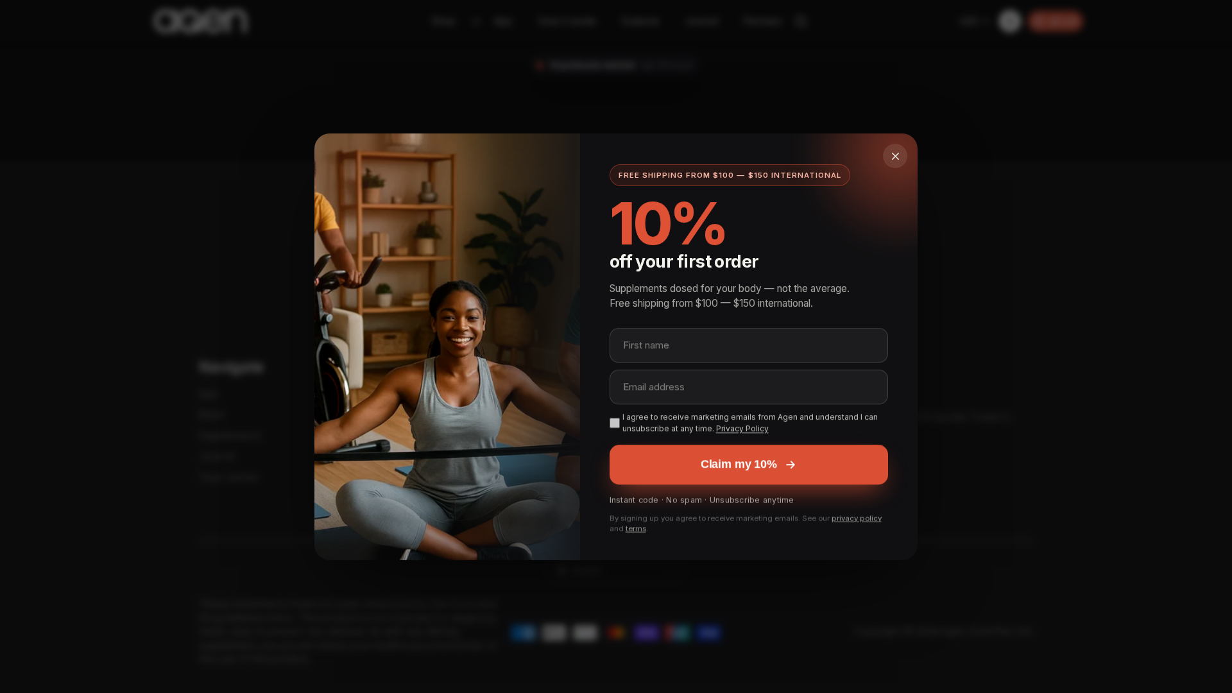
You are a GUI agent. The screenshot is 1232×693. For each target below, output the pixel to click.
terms (636, 527)
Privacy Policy (742, 427)
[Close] (895, 156)
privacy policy (857, 516)
